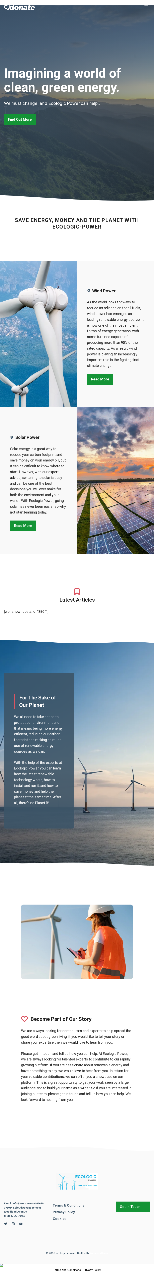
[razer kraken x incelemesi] (77, 1265)
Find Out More (20, 119)
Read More (100, 379)
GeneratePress (98, 1253)
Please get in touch (36, 1053)
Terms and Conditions (67, 1269)
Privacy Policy (64, 1212)
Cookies (59, 1219)
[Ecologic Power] (19, 7)
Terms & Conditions (68, 1205)
